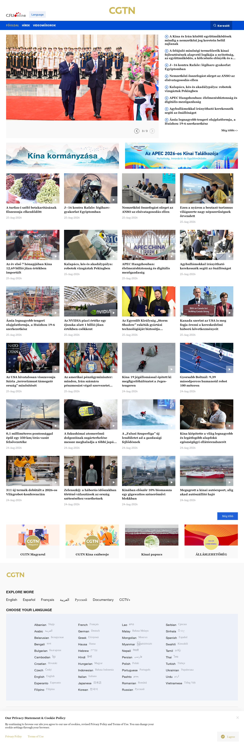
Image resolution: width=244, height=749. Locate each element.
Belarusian (48, 638)
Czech (43, 670)
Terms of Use (36, 736)
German (89, 631)
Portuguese (136, 670)
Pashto (130, 677)
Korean (88, 690)
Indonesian (96, 670)
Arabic (43, 631)
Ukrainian (179, 670)
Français (47, 599)
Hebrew (87, 651)
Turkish (175, 664)
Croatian (45, 664)
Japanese (89, 683)
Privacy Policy (13, 736)
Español (29, 599)
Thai (172, 657)
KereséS (224, 25)
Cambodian (44, 657)
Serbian (176, 625)
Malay (135, 631)
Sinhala (175, 631)
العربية (64, 599)
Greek (88, 638)
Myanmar (137, 644)
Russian (133, 690)
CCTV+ (124, 599)
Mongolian (134, 638)
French (88, 625)
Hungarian (90, 664)
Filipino (44, 690)
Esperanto (47, 683)
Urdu (172, 677)
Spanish (176, 638)
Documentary (103, 599)
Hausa (87, 644)
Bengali (42, 644)
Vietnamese (181, 683)
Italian (87, 677)
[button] (152, 131)
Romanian (134, 683)
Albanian (44, 625)
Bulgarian (47, 651)
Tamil (173, 651)
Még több (227, 516)
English (11, 599)
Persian (132, 657)
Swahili (177, 644)
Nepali (130, 651)
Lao (128, 625)
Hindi (85, 657)
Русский (81, 599)
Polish (130, 664)
